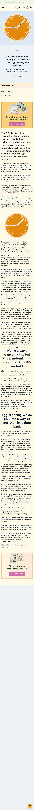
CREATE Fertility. (14, 193)
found (27, 163)
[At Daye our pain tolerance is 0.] (17, 2)
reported (8, 181)
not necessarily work (24, 301)
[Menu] (3, 7)
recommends (12, 457)
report (6, 439)
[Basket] (27, 7)
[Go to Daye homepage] (17, 7)
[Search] (24, 7)
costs (28, 297)
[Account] (31, 7)
